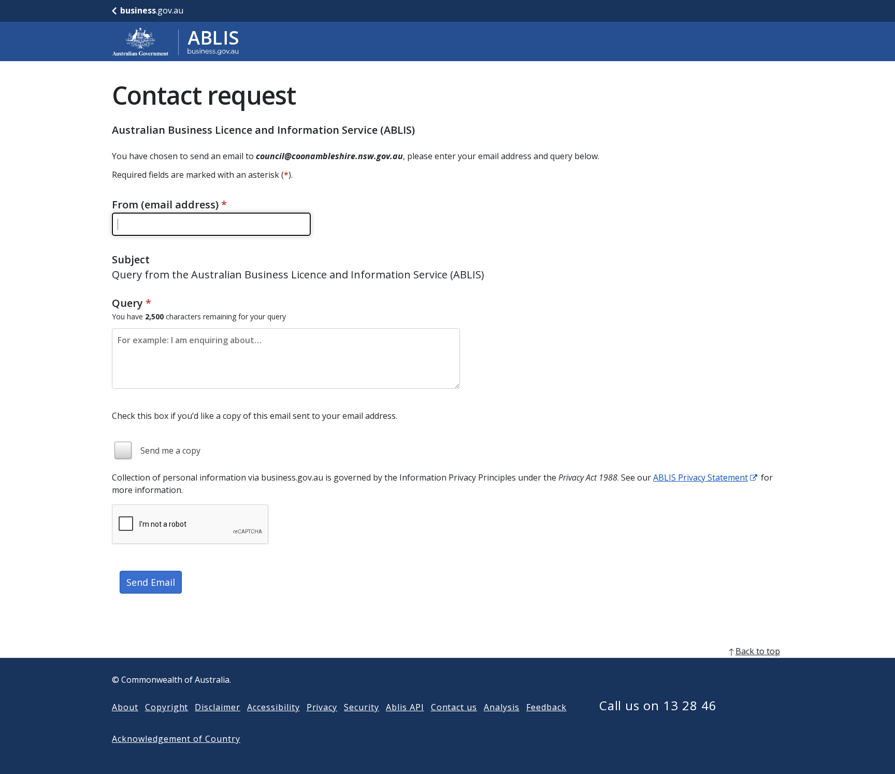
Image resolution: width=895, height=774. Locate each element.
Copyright (167, 707)
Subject (131, 259)
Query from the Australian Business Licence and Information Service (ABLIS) (298, 275)
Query (131, 303)
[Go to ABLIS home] (175, 41)
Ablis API (405, 707)
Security (361, 707)
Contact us (454, 707)
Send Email (150, 582)
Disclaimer (217, 707)
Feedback (546, 707)
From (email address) (169, 205)
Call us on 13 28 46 (658, 705)
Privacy (322, 707)
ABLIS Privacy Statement (700, 477)
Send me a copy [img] (170, 450)
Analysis (501, 707)
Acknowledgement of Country (176, 738)
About (125, 707)
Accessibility (273, 707)
